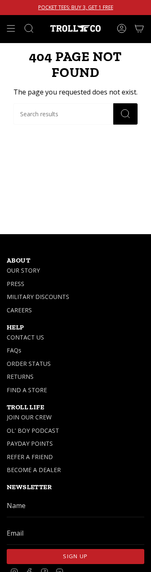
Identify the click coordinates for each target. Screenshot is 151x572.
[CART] (139, 28)
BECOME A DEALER (34, 470)
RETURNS (20, 376)
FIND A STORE (27, 390)
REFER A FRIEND (30, 457)
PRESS (15, 284)
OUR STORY (23, 270)
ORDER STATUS (29, 364)
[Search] (125, 114)
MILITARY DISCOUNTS (38, 297)
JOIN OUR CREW (29, 417)
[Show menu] (11, 28)
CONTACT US (25, 337)
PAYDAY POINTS (30, 443)
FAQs (14, 350)
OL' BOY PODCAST (33, 430)
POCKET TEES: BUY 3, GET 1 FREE (75, 7)
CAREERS (19, 310)
